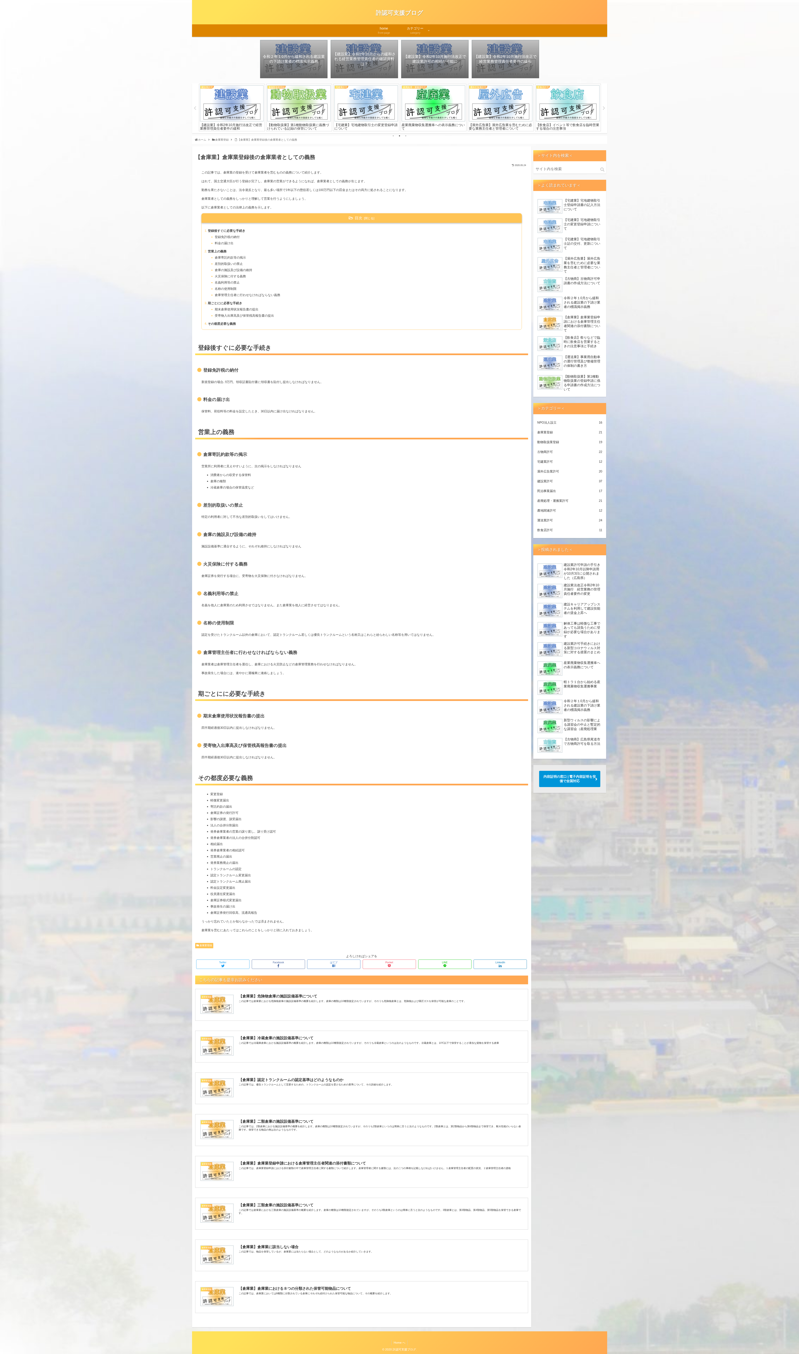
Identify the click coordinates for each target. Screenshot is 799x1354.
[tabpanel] (262, 107)
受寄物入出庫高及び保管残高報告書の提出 (244, 315)
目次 (358, 218)
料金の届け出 (224, 243)
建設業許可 (569, 481)
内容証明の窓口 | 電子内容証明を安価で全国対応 (569, 779)
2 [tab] (399, 136)
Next (604, 108)
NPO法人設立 (569, 422)
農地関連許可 (569, 510)
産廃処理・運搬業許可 (569, 500)
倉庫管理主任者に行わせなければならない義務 (247, 295)
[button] (602, 170)
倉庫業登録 (205, 945)
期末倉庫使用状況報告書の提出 (236, 309)
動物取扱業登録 (569, 442)
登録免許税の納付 (227, 237)
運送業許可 (569, 520)
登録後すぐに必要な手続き (226, 230)
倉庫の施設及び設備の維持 (233, 270)
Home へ (399, 1342)
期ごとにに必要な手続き (225, 303)
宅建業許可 (569, 461)
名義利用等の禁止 (227, 282)
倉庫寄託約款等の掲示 (230, 257)
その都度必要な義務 (222, 323)
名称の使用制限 (226, 288)
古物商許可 (569, 452)
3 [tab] (406, 136)
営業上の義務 (217, 251)
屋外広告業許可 (569, 471)
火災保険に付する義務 (230, 276)
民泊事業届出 (569, 491)
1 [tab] (393, 136)
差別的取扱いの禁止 (229, 263)
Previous (195, 108)
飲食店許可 (569, 530)
